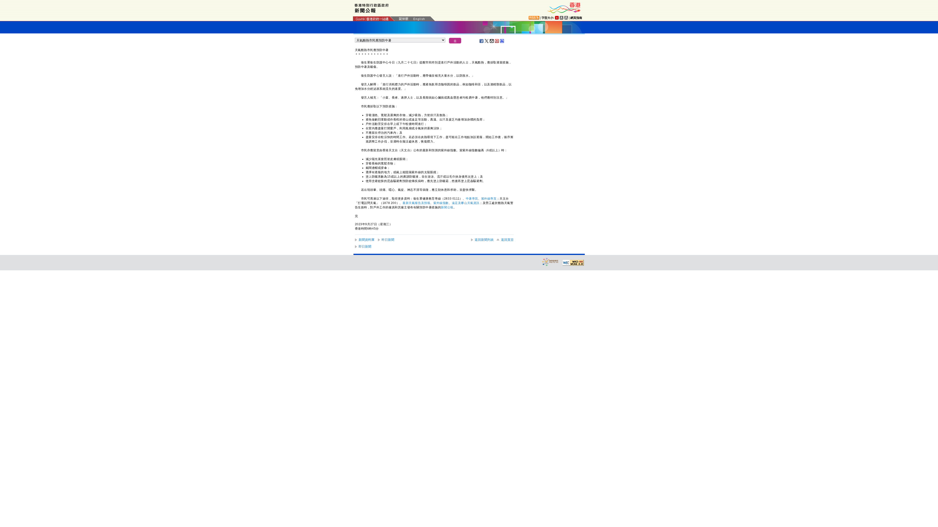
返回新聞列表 (484, 240)
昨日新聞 (388, 240)
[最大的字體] (566, 18)
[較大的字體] (562, 18)
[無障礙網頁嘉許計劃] (550, 261)
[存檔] (497, 41)
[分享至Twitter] (487, 41)
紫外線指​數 (441, 203)
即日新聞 (365, 246)
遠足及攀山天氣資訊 (466, 203)
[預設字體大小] (557, 18)
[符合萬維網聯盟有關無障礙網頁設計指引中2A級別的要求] (573, 263)
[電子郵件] (492, 41)
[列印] (502, 41)
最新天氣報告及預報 (416, 203)
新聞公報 (447, 207)
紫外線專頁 (489, 198)
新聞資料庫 (366, 240)
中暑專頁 (472, 198)
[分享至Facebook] (482, 41)
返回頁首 (507, 240)
